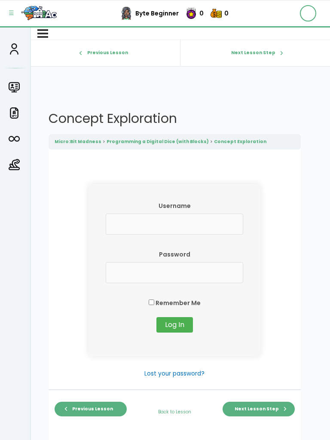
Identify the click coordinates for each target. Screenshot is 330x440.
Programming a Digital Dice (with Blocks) (158, 141)
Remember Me (177, 303)
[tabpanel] (175, 281)
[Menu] (43, 33)
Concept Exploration (240, 141)
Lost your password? (174, 374)
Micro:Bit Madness (78, 141)
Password (174, 254)
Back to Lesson (174, 412)
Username (175, 206)
